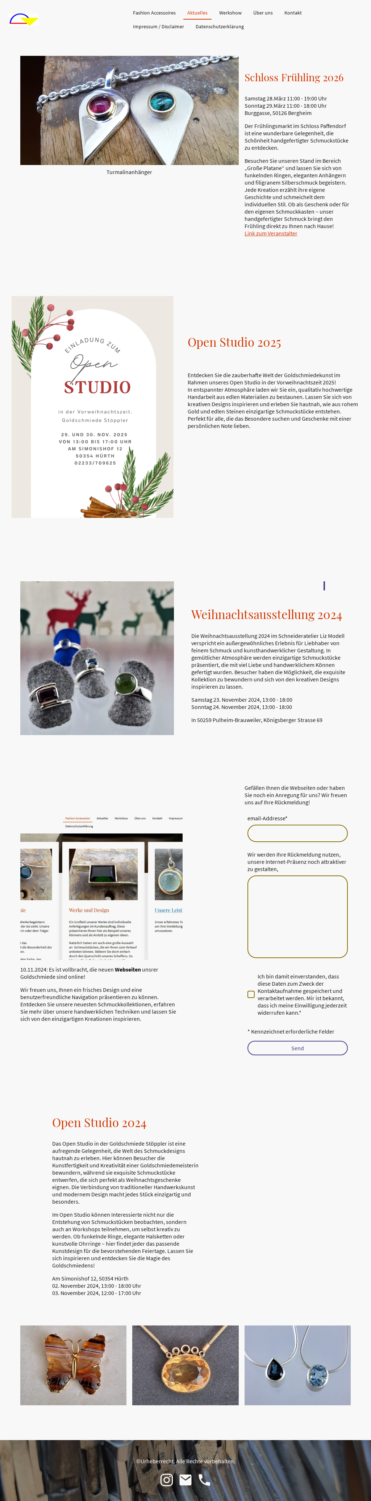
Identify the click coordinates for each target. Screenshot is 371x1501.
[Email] (185, 1479)
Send (297, 1048)
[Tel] (204, 1479)
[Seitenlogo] (24, 19)
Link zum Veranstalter (271, 233)
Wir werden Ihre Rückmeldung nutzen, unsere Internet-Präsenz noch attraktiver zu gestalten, (296, 862)
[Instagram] (166, 1479)
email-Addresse (267, 818)
